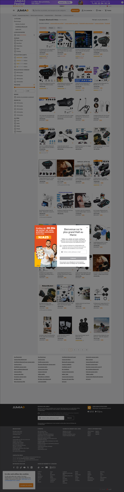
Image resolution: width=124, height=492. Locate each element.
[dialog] (62, 246)
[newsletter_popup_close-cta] (87, 227)
